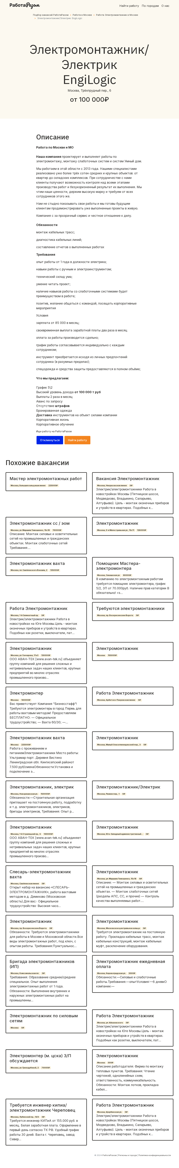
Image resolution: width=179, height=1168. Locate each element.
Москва (101, 655)
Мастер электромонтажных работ (46, 478)
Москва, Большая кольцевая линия (28, 485)
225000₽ (53, 485)
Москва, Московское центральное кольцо (118, 928)
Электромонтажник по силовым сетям (44, 1018)
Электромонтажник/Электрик (128, 786)
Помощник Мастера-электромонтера (118, 566)
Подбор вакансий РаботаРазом (51, 15)
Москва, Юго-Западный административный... (120, 834)
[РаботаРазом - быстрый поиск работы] (24, 5)
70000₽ (46, 1068)
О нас (165, 6)
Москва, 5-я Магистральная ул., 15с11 (115, 530)
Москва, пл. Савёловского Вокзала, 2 (29, 570)
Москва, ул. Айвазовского (110, 1023)
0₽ (131, 485)
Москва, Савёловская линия (25, 884)
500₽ (110, 1063)
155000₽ (112, 655)
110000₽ (57, 530)
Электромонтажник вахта (37, 563)
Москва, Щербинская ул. (109, 1112)
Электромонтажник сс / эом (40, 523)
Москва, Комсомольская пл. (25, 973)
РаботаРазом (63, 431)
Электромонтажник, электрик (42, 786)
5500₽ (132, 973)
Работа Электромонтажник (38, 608)
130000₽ (45, 655)
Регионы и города (127, 1155)
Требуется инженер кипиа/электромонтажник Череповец (42, 1108)
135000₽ (54, 570)
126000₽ (141, 530)
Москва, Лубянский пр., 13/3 (25, 1117)
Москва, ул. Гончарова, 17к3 (24, 655)
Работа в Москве (82, 15)
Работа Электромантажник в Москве (117, 15)
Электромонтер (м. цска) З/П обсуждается (40, 1058)
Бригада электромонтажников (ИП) (42, 964)
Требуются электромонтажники (130, 608)
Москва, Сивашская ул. (108, 575)
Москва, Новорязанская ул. (24, 794)
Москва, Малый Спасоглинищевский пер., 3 (119, 745)
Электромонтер (26, 693)
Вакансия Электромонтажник (127, 478)
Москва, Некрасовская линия (112, 485)
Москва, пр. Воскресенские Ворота (115, 615)
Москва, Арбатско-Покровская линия (116, 700)
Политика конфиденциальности (154, 1155)
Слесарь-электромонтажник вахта (40, 874)
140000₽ (25, 700)
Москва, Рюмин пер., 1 (108, 794)
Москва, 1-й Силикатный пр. (24, 615)
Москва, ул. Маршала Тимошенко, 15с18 (30, 530)
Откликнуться (50, 440)
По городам (150, 6)
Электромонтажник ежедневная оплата (130, 964)
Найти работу (129, 6)
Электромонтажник (117, 523)
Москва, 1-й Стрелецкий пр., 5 (26, 834)
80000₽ (127, 575)
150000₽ (45, 794)
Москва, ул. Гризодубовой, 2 (25, 1068)
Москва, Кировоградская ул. (111, 973)
